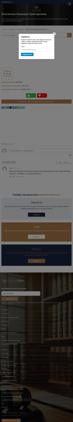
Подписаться (27, 54)
